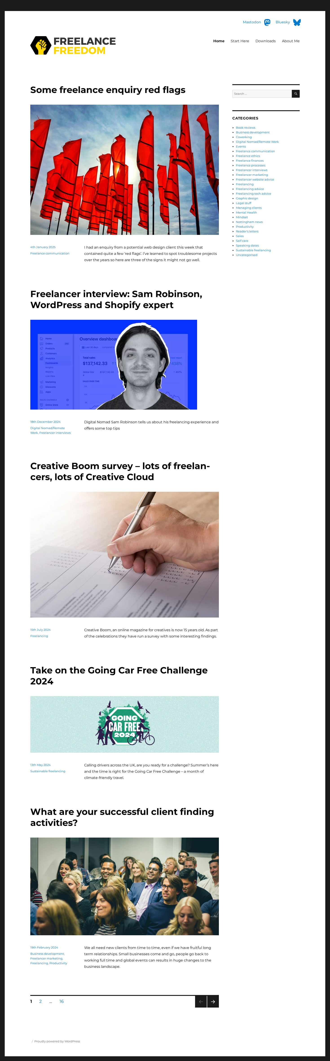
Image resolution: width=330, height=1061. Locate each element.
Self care (242, 241)
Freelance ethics (248, 156)
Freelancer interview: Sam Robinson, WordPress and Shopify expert (116, 299)
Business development (47, 953)
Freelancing (39, 636)
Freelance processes (250, 165)
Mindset (242, 217)
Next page (213, 1007)
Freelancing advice (250, 189)
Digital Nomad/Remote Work (257, 141)
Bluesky (283, 22)
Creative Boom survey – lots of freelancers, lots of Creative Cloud (120, 471)
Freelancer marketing (46, 958)
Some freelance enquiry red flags (107, 89)
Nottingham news (249, 222)
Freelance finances (250, 160)
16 (63, 1001)
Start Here (240, 41)
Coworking (244, 137)
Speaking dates (247, 245)
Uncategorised (246, 255)
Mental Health (246, 212)
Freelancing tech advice (253, 193)
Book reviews (245, 127)
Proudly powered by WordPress (57, 1041)
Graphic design (247, 198)
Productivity (58, 963)
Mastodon (9, 3)
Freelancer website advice (255, 179)
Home (218, 41)
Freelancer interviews (55, 433)
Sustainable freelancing (47, 771)
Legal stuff (243, 203)
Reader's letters (247, 231)
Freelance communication (49, 253)
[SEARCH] (296, 94)
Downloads (265, 41)
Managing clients (249, 208)
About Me (291, 41)
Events (241, 146)
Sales (240, 236)
